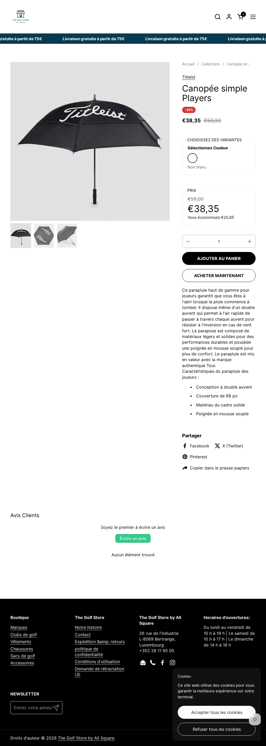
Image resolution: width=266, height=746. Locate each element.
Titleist (188, 77)
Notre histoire (88, 627)
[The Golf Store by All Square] (20, 16)
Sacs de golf (22, 655)
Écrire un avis (133, 538)
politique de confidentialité (89, 651)
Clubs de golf (23, 634)
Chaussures (21, 648)
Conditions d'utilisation (97, 661)
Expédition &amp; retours (100, 641)
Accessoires (22, 662)
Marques (18, 627)
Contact (83, 634)
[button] (217, 16)
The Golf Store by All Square (86, 738)
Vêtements (20, 641)
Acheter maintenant (219, 275)
